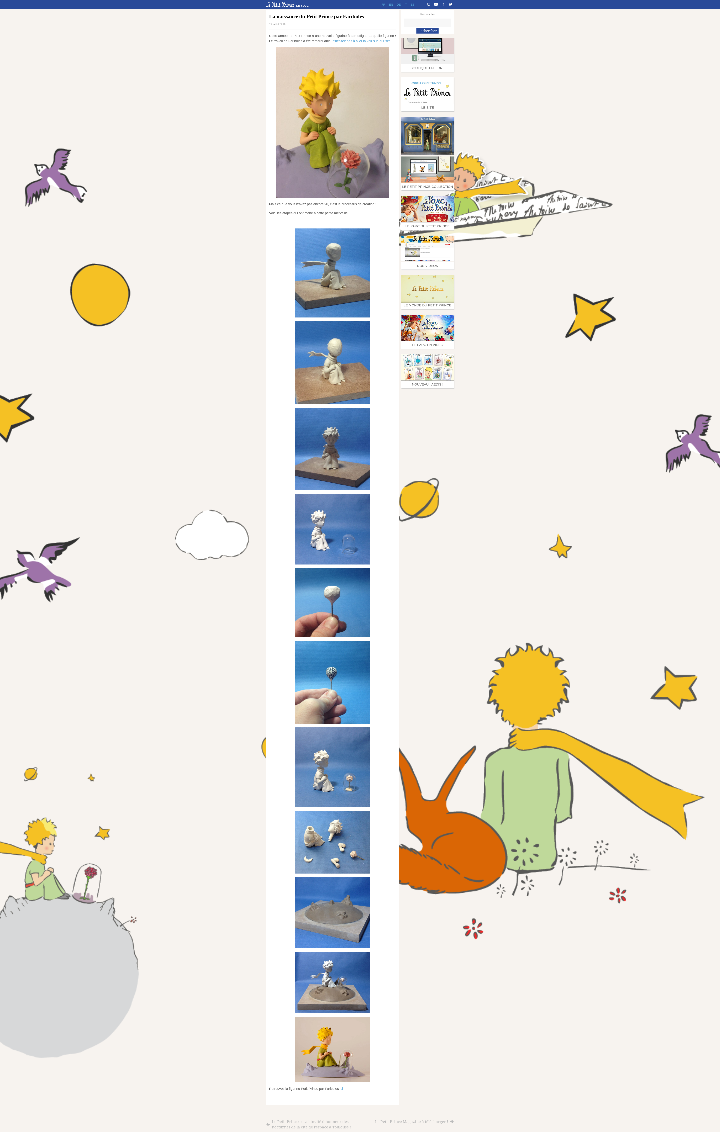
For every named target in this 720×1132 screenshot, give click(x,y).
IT (405, 4)
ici (341, 1089)
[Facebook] (443, 4)
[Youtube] (436, 4)
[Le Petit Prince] (280, 4)
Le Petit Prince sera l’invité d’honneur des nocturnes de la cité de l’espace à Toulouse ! (311, 1124)
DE (399, 4)
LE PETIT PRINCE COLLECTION (427, 187)
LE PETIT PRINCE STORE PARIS (427, 147)
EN (391, 4)
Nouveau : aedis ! (427, 384)
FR (383, 4)
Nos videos (427, 266)
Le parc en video (427, 345)
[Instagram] (428, 4)
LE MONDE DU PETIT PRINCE (427, 305)
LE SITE (427, 107)
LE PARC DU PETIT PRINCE (427, 226)
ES (412, 4)
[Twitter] (450, 4)
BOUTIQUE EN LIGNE (427, 68)
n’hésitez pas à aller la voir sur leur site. (362, 41)
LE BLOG (302, 5)
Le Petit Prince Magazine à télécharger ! (411, 1121)
